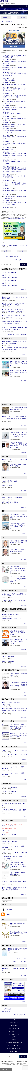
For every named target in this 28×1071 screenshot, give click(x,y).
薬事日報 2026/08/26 (8, 661)
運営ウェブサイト (14, 1031)
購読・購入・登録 (20, 9)
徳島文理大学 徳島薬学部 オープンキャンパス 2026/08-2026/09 (18, 632)
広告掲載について (14, 1034)
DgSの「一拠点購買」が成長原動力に (12, 497)
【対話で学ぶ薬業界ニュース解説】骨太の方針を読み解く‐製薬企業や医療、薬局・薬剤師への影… (14, 710)
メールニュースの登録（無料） (14, 259)
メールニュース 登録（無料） (10, 834)
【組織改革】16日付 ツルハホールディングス (14, 459)
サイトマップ (14, 1022)
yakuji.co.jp (3, 1061)
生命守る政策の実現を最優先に (10, 502)
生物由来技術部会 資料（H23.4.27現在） (14, 84)
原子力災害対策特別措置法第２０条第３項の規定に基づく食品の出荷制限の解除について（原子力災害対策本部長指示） (14, 169)
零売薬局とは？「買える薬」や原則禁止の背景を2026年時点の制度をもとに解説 (18, 735)
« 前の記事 (6, 17)
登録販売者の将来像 (7, 485)
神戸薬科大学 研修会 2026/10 (10, 614)
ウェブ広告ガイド (6, 1009)
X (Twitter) (9, 909)
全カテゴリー (10, 9)
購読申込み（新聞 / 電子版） (9, 825)
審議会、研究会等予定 (9, 80)
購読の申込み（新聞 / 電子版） (14, 256)
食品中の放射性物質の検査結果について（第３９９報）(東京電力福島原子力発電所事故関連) (14, 184)
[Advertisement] (14, 392)
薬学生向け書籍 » (22, 695)
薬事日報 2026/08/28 (8, 656)
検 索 (23, 264)
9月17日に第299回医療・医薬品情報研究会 (13, 600)
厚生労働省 (6, 59)
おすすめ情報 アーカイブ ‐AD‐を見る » (17, 334)
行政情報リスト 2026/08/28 (9, 272)
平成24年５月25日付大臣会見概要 (12, 113)
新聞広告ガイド (6, 1011)
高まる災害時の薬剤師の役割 (9, 481)
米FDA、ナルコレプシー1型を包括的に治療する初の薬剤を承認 (18, 372)
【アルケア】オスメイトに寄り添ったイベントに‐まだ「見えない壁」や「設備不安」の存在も (14, 418)
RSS (8, 914)
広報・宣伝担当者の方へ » (20, 1015)
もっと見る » (24, 289)
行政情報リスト (8, 21)
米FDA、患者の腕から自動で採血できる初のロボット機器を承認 (18, 363)
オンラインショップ (7, 830)
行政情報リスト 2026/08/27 (9, 275)
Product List (14, 1025)
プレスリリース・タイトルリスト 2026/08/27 (14, 754)
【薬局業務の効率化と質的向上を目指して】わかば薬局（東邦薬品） (18, 516)
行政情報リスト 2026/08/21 (9, 285)
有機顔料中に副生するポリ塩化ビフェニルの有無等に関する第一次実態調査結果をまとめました (14, 155)
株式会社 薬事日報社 (14, 1063)
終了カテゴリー (14, 1051)
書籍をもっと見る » (22, 959)
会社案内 (14, 1020)
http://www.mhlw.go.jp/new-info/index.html (15, 218)
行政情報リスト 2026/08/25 (9, 280)
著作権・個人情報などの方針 (14, 1042)
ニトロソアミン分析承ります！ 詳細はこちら (14, 245)
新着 (5, 9)
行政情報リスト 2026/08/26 (9, 277)
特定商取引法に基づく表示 (14, 1048)
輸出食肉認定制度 (8, 149)
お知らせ (14, 1037)
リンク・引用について (14, 1045)
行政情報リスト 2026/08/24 (9, 283)
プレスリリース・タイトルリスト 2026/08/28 (14, 750)
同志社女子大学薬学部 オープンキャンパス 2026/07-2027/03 (18, 641)
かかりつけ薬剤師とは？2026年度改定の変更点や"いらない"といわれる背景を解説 (18, 726)
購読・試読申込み (14, 1028)
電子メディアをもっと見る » (20, 961)
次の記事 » (22, 17)
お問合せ (14, 1039)
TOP (2, 21)
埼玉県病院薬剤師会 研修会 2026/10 (12, 618)
